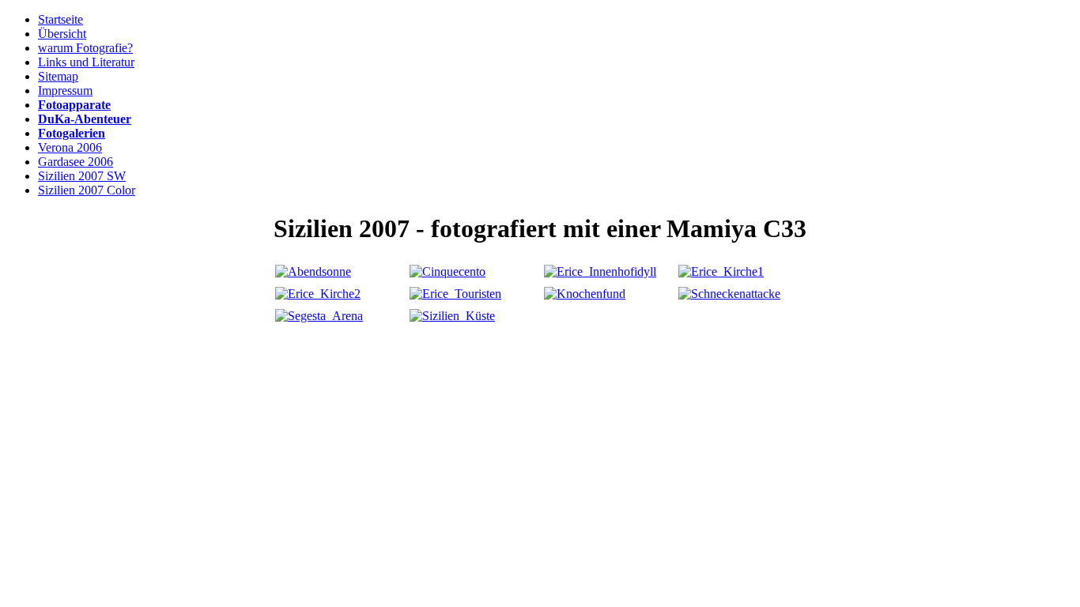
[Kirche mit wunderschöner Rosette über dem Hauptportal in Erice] (721, 271)
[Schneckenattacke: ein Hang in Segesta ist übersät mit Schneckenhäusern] (729, 293)
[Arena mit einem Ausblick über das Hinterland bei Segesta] (319, 315)
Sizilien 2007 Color (86, 190)
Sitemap (58, 76)
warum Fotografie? (85, 48)
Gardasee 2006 (75, 161)
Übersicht (62, 33)
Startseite (60, 19)
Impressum (65, 90)
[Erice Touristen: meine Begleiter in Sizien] (455, 293)
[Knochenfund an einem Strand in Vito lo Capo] (584, 293)
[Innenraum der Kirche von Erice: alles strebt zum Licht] (318, 293)
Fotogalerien (71, 133)
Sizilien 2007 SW (82, 176)
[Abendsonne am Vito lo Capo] (313, 271)
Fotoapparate (74, 104)
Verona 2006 (70, 147)
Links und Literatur (86, 62)
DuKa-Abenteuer (84, 119)
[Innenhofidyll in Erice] (600, 271)
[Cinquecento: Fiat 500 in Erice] (447, 271)
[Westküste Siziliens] (452, 315)
